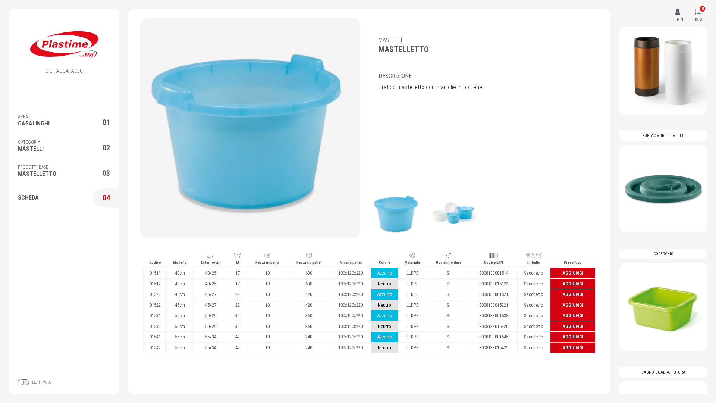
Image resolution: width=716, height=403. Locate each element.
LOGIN (677, 19)
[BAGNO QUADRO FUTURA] (663, 307)
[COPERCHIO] (663, 189)
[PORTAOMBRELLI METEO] (663, 71)
